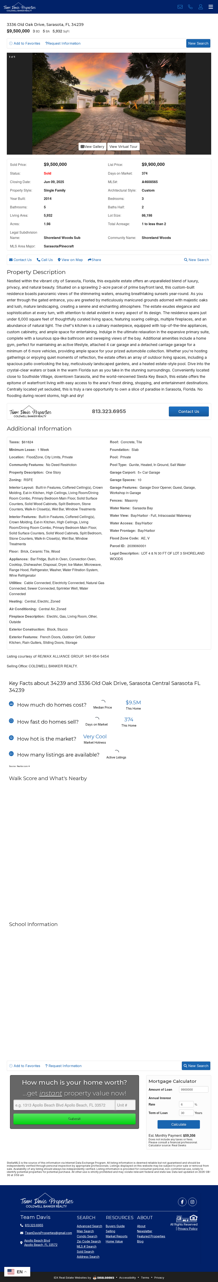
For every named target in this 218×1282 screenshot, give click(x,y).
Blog (140, 1241)
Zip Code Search (89, 1241)
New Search (198, 43)
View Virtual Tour (123, 146)
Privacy (159, 1277)
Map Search (85, 1231)
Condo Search (87, 1236)
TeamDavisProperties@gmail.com (48, 1233)
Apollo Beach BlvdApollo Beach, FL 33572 (40, 1243)
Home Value (114, 1241)
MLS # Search (86, 1246)
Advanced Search (89, 1226)
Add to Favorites (26, 43)
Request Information (63, 43)
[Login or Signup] (200, 7)
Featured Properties (151, 1236)
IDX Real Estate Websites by (73, 1277)
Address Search (88, 1256)
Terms (145, 1277)
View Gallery (94, 146)
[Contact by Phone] (190, 7)
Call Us (46, 260)
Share (96, 260)
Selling (110, 1231)
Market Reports (117, 1236)
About (141, 1226)
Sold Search (85, 1251)
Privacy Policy (188, 1228)
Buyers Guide (115, 1226)
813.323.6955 (109, 411)
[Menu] (211, 7)
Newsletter (144, 1231)
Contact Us (22, 260)
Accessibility (127, 1277)
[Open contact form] (180, 7)
